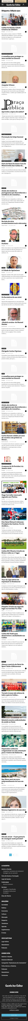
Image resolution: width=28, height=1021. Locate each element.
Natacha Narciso (5, 441)
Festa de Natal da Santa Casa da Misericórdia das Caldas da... (14, 165)
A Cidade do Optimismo (11, 270)
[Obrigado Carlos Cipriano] (14, 343)
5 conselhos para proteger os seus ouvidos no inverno (12, 57)
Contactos (5, 975)
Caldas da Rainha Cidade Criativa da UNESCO (11, 29)
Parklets (5, 243)
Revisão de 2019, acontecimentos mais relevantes (14, 222)
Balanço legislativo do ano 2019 (14, 810)
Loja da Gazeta (6, 879)
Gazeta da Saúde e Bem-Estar (7, 53)
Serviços (4, 887)
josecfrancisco (4, 326)
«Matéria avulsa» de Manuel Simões (12, 323)
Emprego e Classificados (9, 889)
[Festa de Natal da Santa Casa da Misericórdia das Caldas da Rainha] (14, 155)
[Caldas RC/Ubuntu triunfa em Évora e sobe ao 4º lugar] (14, 543)
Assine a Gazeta (6, 869)
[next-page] (17, 855)
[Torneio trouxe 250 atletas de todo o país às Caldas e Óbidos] (14, 685)
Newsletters (5, 945)
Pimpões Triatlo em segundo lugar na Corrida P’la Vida (13, 608)
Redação (3, 31)
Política (3, 717)
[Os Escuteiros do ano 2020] (14, 289)
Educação (4, 917)
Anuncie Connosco (8, 884)
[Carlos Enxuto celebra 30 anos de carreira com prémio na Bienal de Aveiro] (14, 428)
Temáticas (5, 923)
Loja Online (5, 941)
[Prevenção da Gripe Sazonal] (14, 129)
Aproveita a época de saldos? (13, 112)
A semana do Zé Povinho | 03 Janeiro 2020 (12, 467)
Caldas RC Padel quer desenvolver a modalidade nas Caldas (13, 636)
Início (3, 8)
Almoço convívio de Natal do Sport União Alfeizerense (13, 665)
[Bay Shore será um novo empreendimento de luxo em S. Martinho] (14, 771)
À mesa (4, 933)
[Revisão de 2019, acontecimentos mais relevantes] (14, 213)
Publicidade (5, 882)
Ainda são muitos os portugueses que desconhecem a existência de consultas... (14, 193)
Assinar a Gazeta (7, 956)
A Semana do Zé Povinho (6, 463)
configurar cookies (14, 1010)
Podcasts (4, 948)
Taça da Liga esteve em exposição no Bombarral (11, 581)
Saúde (3, 373)
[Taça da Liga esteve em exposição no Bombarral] (14, 571)
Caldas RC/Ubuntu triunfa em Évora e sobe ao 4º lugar (13, 552)
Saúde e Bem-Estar (5, 402)
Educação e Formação (6, 807)
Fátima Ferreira (5, 87)
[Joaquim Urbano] (14, 77)
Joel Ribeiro (4, 555)
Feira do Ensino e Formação (10, 876)
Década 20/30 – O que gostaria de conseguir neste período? (13, 838)
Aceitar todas (14, 1015)
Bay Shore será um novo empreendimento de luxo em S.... (12, 781)
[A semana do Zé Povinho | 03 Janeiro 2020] (14, 458)
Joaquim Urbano (8, 85)
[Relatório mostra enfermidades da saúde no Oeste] (14, 712)
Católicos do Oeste (5, 294)
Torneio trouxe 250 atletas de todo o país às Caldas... (13, 694)
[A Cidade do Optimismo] (14, 262)
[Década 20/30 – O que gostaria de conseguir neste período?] (14, 828)
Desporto (3, 492)
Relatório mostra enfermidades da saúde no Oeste (14, 721)
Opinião (3, 240)
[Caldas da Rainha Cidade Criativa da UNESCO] (14, 19)
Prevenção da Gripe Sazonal (12, 137)
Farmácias (5, 893)
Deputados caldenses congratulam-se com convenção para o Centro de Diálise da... (14, 751)
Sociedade (4, 24)
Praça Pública (4, 109)
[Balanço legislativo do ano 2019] (14, 802)
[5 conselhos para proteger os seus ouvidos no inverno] (14, 48)
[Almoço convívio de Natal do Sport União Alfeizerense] (14, 656)
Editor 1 (3, 610)
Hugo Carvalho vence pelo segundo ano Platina (12, 496)
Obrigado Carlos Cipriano (11, 351)
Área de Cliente (6, 896)
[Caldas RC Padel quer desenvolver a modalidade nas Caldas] (14, 626)
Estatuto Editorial (7, 960)
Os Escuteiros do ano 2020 (12, 297)
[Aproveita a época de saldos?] (14, 104)
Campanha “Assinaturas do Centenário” (13, 871)
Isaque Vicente (4, 225)
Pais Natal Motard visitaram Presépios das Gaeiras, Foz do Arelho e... (13, 524)
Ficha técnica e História (9, 966)
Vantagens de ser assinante (10, 873)
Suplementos (6, 930)
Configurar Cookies (14, 1018)
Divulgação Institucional (6, 134)
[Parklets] (14, 235)
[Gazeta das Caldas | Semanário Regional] (13, 5)
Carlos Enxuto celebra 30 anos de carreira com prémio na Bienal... (13, 438)
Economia (4, 776)
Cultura (3, 433)
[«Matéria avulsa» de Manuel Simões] (14, 314)
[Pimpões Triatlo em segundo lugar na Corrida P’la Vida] (14, 599)
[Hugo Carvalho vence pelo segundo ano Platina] (14, 487)
